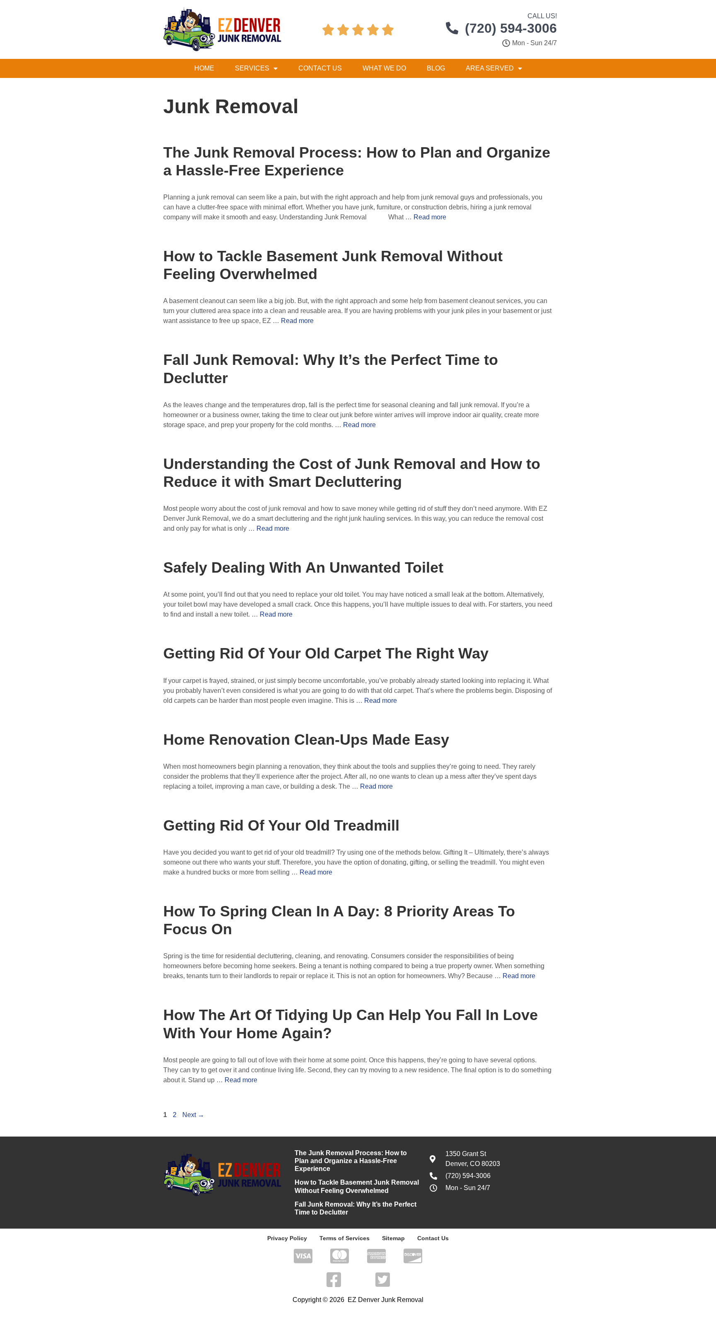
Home (204, 68)
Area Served (490, 68)
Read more (430, 217)
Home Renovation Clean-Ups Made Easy (306, 739)
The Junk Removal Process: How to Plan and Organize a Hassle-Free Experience (351, 1160)
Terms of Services (344, 1238)
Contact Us (320, 68)
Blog (436, 68)
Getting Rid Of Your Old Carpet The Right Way (326, 653)
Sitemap (393, 1238)
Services (252, 68)
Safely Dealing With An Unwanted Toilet (303, 567)
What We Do (384, 68)
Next (193, 1114)
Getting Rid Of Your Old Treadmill (281, 825)
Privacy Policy (287, 1238)
